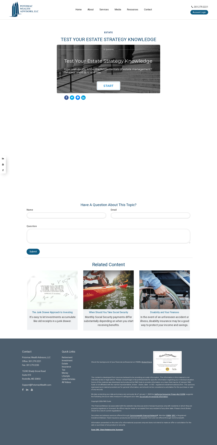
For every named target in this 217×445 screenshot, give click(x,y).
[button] (91, 9)
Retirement (67, 357)
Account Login (199, 12)
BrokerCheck (147, 362)
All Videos (66, 382)
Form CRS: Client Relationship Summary (107, 430)
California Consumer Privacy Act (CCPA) (169, 394)
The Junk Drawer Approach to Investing (52, 312)
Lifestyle (66, 376)
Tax (63, 370)
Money (65, 373)
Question (32, 226)
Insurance (66, 367)
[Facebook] (3, 171)
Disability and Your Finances (164, 312)
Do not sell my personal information (154, 397)
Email (114, 209)
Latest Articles (68, 379)
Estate (65, 363)
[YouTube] (3, 165)
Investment (67, 360)
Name (30, 209)
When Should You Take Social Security (108, 312)
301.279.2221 (201, 6)
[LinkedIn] (3, 159)
